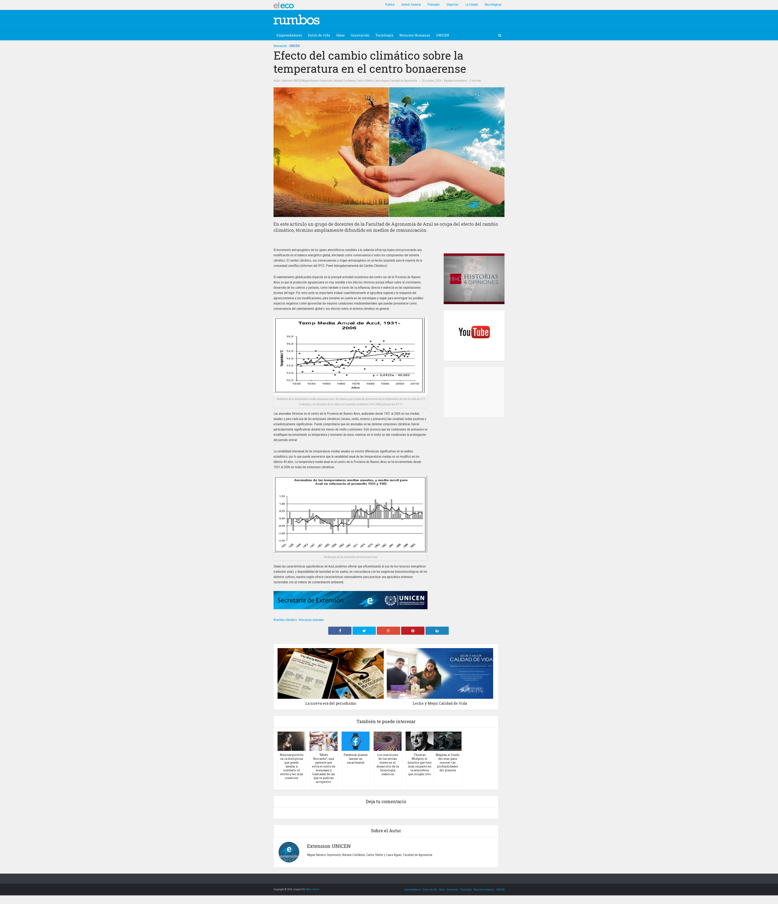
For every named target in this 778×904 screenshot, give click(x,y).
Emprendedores (289, 35)
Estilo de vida (319, 35)
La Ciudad (471, 4)
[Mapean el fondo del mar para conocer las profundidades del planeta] (448, 741)
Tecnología (384, 35)
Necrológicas (493, 4)
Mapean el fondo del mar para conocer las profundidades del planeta (448, 762)
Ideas (340, 35)
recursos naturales (312, 620)
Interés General (411, 4)
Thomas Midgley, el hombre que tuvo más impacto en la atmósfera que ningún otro (420, 764)
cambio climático (286, 620)
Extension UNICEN (291, 80)
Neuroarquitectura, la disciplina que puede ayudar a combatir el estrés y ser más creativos (291, 766)
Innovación (360, 35)
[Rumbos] (297, 19)
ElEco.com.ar (312, 889)
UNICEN (442, 35)
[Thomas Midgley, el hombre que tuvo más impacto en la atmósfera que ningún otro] (420, 741)
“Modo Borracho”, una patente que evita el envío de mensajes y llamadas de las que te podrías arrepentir (323, 768)
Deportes (452, 4)
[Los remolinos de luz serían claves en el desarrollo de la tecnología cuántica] (388, 741)
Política (389, 4)
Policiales (433, 4)
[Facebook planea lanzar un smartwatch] (356, 741)
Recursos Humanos (414, 35)
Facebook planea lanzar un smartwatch (356, 758)
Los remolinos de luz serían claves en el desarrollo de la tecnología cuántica (387, 764)
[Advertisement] (474, 392)
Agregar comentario (455, 80)
